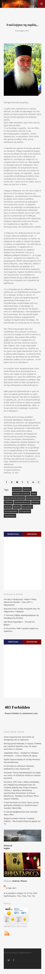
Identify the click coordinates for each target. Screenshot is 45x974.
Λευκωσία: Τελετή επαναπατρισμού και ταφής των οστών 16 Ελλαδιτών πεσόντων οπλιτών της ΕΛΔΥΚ (22, 775)
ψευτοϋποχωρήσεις (11, 511)
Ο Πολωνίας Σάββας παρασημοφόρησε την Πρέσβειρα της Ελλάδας (21, 616)
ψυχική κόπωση (10, 516)
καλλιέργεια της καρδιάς (21, 493)
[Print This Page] (33, 482)
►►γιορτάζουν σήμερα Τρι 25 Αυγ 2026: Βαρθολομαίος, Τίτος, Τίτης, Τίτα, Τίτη (20, 894)
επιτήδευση (27, 489)
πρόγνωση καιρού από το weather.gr (16, 923)
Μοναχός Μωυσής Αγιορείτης (14, 498)
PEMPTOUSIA (13, 642)
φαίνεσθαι (16, 507)
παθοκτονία (8, 502)
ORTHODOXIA (31, 642)
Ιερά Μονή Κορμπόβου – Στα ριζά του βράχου (19, 623)
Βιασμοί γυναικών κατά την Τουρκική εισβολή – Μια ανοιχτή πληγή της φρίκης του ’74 (22, 821)
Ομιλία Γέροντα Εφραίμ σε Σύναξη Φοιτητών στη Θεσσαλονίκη (22, 760)
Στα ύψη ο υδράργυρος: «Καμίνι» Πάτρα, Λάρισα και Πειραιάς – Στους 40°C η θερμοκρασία (20, 602)
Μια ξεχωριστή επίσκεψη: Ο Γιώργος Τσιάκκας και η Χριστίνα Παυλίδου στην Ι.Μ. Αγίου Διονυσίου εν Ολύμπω (22, 746)
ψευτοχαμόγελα (25, 511)
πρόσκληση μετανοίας (22, 502)
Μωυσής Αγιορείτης (33, 498)
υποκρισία (8, 507)
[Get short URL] (22, 482)
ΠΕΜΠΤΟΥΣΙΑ (13, 534)
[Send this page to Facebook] (6, 482)
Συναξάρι (11, 888)
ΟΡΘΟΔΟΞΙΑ (32, 534)
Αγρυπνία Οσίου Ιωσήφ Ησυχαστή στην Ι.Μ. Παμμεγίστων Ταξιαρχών (22, 610)
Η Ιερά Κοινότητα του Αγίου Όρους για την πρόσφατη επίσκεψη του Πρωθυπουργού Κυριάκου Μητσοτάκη (21, 805)
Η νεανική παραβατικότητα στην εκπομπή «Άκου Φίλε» (20, 813)
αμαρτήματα (17, 489)
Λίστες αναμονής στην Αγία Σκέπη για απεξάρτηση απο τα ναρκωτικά (19, 738)
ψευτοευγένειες (27, 507)
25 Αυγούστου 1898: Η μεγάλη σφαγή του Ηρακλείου (21, 629)
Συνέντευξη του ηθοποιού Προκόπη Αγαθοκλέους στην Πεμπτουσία (19, 767)
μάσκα (34, 493)
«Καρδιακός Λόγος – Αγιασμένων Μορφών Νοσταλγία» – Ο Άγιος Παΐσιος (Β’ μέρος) (21, 754)
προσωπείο (35, 502)
